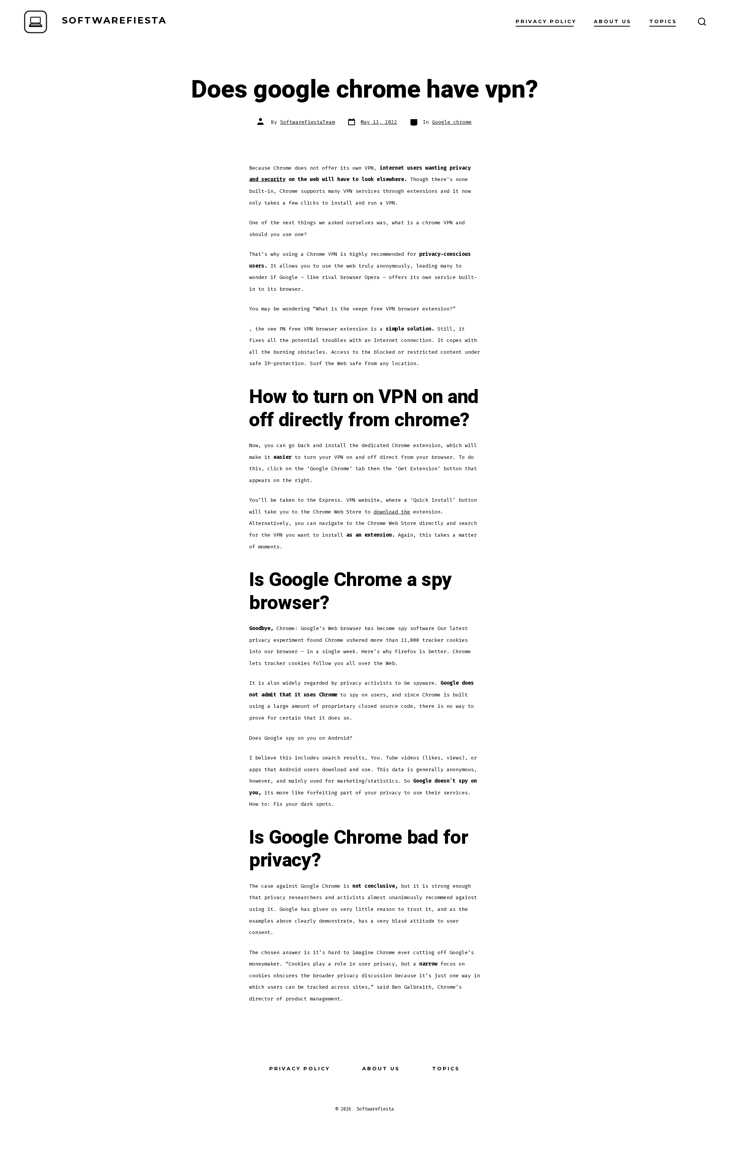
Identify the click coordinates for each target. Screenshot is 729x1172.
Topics (663, 21)
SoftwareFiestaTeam (307, 122)
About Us (612, 21)
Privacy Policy (546, 21)
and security (267, 179)
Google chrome (452, 122)
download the (392, 512)
